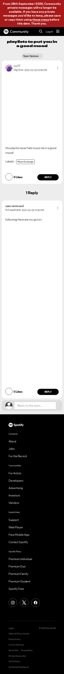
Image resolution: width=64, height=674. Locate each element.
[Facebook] (35, 602)
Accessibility (27, 650)
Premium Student (19, 581)
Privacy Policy (14, 639)
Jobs (12, 449)
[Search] (41, 32)
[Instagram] (13, 602)
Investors (14, 495)
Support (14, 520)
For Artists (15, 473)
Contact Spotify (18, 542)
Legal (11, 628)
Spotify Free (16, 589)
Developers (16, 481)
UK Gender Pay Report (19, 667)
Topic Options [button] (31, 56)
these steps (40, 19)
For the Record (18, 456)
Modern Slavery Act (17, 656)
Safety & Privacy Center (19, 633)
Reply (48, 177)
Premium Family (18, 574)
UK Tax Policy (14, 661)
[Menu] (57, 31)
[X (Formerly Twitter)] (24, 602)
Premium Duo (17, 566)
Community (19, 31)
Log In (49, 31)
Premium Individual (20, 559)
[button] (57, 68)
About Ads (13, 650)
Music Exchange (25, 161)
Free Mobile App (19, 535)
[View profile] (8, 68)
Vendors (14, 503)
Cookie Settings (16, 644)
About (12, 441)
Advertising (16, 488)
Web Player (16, 527)
